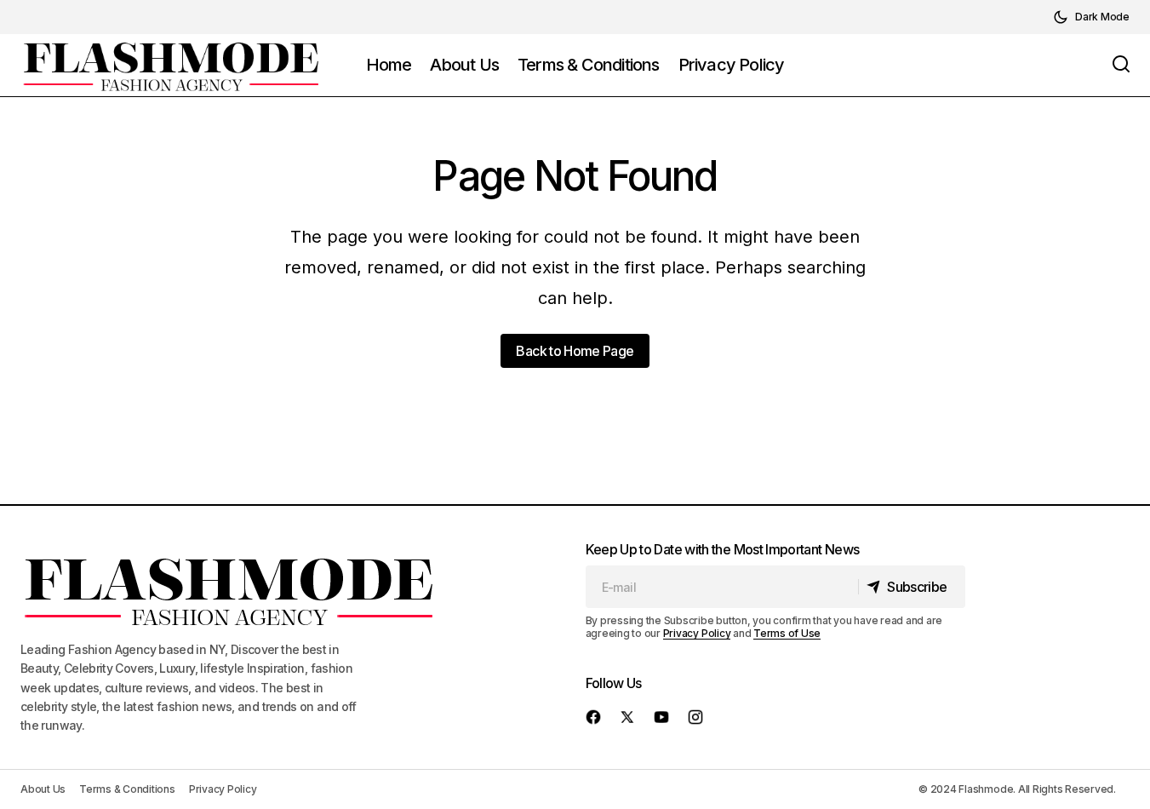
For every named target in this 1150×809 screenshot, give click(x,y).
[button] (1091, 17)
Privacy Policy (697, 633)
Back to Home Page (574, 350)
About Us (43, 789)
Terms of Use (787, 633)
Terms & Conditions (127, 789)
